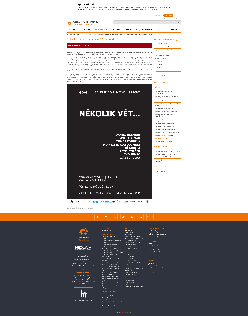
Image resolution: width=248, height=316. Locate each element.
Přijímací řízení (129, 234)
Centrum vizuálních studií (163, 157)
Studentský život (129, 246)
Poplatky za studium (131, 266)
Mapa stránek (136, 19)
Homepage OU (106, 230)
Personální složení (161, 44)
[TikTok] (123, 217)
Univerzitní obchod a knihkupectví (111, 296)
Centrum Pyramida (107, 298)
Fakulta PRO (163, 30)
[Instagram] (106, 217)
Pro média (175, 30)
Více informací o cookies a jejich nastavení (144, 9)
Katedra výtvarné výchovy (131, 34)
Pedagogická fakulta (103, 34)
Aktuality (151, 34)
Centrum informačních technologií (112, 302)
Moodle (152, 19)
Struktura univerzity (82, 34)
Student (129, 30)
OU (68, 34)
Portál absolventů (130, 280)
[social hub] (150, 217)
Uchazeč (118, 30)
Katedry (122, 34)
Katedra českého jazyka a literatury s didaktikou (166, 97)
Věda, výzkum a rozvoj (145, 30)
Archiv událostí (161, 73)
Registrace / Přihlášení (131, 282)
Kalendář (151, 273)
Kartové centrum (107, 304)
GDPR (150, 244)
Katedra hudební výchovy (163, 101)
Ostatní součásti (160, 167)
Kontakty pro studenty (131, 274)
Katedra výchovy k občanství (164, 135)
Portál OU (128, 254)
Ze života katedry (143, 34)
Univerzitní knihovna (108, 294)
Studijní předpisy (130, 270)
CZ (114, 19)
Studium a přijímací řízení (163, 47)
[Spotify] (132, 217)
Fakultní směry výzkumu (155, 231)
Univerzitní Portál (175, 19)
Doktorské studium (130, 240)
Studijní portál (164, 19)
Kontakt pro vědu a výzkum (156, 236)
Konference (160, 70)
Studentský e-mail (130, 256)
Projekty (159, 64)
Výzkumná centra (160, 146)
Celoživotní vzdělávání (162, 55)
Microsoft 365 (145, 19)
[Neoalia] (83, 248)
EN (116, 19)
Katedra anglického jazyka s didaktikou (163, 92)
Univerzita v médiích (154, 269)
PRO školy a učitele (153, 250)
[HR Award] (83, 295)
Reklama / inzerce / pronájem (156, 256)
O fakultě (87, 30)
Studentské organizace (131, 272)
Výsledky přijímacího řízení (132, 236)
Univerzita (74, 30)
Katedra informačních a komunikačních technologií (168, 104)
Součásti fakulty (103, 30)
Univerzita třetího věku (154, 254)
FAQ (126, 284)
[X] (115, 217)
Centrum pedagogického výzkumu (166, 154)
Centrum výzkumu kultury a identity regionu (166, 160)
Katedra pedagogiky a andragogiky (166, 111)
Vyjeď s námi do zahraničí (163, 50)
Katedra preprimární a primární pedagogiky (165, 120)
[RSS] (141, 217)
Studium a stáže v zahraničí (133, 262)
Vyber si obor (129, 232)
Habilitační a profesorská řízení (157, 234)
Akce (158, 67)
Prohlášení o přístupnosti (155, 246)
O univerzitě (73, 34)
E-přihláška (128, 230)
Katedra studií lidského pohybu (165, 129)
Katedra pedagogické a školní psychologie (164, 115)
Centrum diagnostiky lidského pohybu (167, 151)
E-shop (150, 248)
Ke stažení (151, 271)
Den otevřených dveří (131, 244)
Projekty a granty (153, 233)
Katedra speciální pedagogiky (164, 126)
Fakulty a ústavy (93, 34)
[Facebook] (97, 217)
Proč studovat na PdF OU (132, 242)
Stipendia (128, 264)
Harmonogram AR (130, 260)
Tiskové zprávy (152, 265)
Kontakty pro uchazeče (131, 248)
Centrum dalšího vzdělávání (164, 141)
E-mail (158, 19)
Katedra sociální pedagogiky (164, 123)
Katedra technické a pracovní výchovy (167, 132)
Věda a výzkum (160, 53)
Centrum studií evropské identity (111, 284)
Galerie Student (160, 75)
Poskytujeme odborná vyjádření (157, 267)
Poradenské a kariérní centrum (111, 306)
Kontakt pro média (153, 263)
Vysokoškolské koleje (108, 300)
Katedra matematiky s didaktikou (165, 108)
